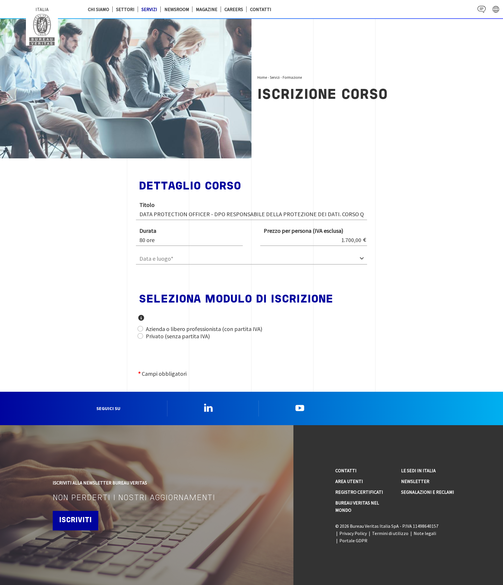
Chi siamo (98, 9)
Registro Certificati (359, 492)
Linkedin (208, 407)
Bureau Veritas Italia (43, 29)
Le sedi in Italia (418, 470)
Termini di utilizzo (390, 533)
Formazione (292, 77)
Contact (481, 9)
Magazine (206, 9)
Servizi (149, 9)
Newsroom (176, 9)
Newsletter (415, 481)
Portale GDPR (353, 540)
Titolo (147, 204)
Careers (233, 9)
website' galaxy (496, 9)
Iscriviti (75, 520)
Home (262, 77)
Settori (125, 9)
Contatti (260, 9)
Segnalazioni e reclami (427, 492)
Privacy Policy (353, 533)
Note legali (425, 533)
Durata (147, 230)
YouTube (299, 407)
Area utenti (349, 481)
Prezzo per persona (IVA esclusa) (303, 230)
